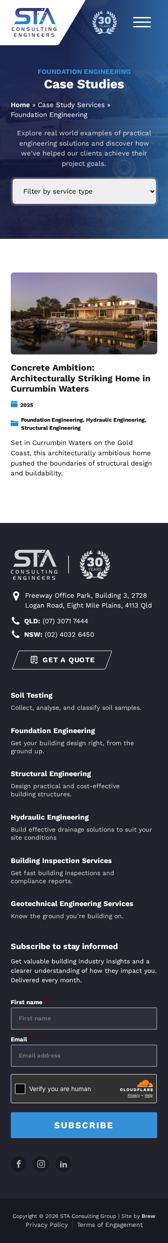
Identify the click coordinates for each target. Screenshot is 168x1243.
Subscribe (84, 1125)
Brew (148, 1216)
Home (20, 105)
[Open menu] (142, 22)
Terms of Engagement (110, 1224)
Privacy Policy (47, 1224)
